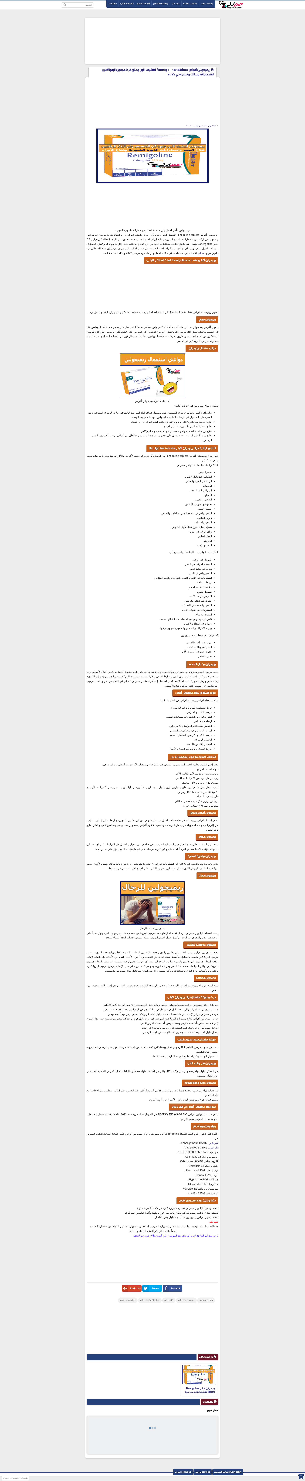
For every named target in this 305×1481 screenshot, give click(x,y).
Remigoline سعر (127, 1300)
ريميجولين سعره (206, 1300)
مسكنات (113, 4)
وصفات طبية (207, 4)
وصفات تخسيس (160, 4)
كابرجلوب (213, 1147)
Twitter (155, 1288)
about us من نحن (202, 1472)
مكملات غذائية (190, 4)
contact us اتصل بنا (183, 1472)
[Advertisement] (152, 41)
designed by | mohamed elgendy (15, 1478)
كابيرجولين (168, 1300)
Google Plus (135, 1288)
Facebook (175, 1288)
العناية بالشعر (143, 4)
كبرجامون (213, 1143)
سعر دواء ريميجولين (186, 1300)
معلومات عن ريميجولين (149, 1300)
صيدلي (201, 253)
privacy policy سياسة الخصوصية (227, 1472)
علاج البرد (175, 4)
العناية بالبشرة (127, 4)
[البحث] (65, 5)
